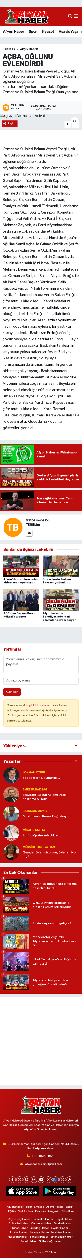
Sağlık (69, 1206)
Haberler (9, 49)
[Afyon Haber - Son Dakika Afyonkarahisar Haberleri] (27, 17)
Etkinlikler (68, 1211)
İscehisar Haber (61, 1232)
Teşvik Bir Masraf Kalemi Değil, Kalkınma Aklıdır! (45, 797)
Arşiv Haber (29, 49)
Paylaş (12, 123)
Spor (33, 31)
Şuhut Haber (28, 1241)
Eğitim (12, 1211)
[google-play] (59, 1192)
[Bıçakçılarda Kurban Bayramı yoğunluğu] (61, 566)
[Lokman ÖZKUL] (11, 775)
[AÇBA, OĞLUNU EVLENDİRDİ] (41, 116)
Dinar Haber (20, 1228)
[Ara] (70, 16)
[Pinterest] (26, 1179)
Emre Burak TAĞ (35, 789)
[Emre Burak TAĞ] (11, 794)
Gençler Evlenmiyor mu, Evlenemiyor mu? (50, 854)
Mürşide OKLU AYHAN (39, 847)
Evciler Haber (59, 1228)
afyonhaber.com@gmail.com (43, 1164)
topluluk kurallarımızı (39, 705)
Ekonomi (40, 1211)
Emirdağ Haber (39, 1228)
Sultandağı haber (50, 1241)
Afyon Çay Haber (19, 1219)
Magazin (54, 1211)
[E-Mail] (29, 533)
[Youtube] (41, 1179)
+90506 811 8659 (43, 1156)
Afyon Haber (13, 31)
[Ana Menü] (76, 16)
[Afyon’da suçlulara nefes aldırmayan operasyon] (21, 566)
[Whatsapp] (62, 1179)
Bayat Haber (64, 1219)
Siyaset (47, 31)
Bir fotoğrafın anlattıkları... (42, 835)
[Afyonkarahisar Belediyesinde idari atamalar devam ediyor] (61, 600)
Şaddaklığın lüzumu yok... (41, 778)
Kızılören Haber (17, 1236)
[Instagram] (34, 1179)
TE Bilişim (51, 1252)
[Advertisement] (41, 1041)
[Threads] (48, 1179)
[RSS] (69, 1179)
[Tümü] (77, 746)
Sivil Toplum (25, 1211)
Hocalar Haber (18, 1232)
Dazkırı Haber (62, 1223)
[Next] (55, 1179)
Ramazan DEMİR (35, 810)
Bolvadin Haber (19, 1223)
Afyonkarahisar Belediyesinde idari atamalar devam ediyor (59, 616)
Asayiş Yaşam (70, 31)
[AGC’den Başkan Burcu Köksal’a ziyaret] (21, 600)
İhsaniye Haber (39, 1232)
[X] (19, 1179)
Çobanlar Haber (41, 1223)
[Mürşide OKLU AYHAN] (11, 852)
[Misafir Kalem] (11, 832)
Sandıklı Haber (39, 1236)
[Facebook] (12, 1179)
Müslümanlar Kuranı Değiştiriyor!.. (47, 816)
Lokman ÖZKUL (34, 772)
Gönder (12, 692)
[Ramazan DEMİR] (11, 813)
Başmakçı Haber (43, 1219)
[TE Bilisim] (12, 527)
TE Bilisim (33, 524)
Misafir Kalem (34, 830)
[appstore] (22, 1192)
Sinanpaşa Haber (62, 1236)
